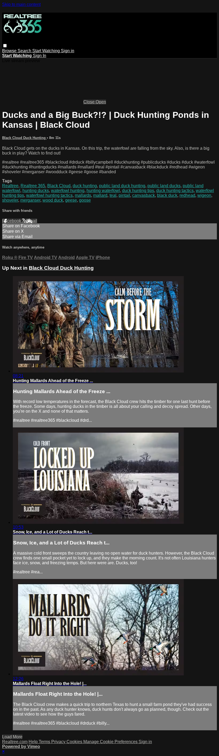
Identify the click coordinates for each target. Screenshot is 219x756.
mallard (100, 195)
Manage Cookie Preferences (111, 741)
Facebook (12, 221)
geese (71, 200)
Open (101, 102)
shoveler (10, 200)
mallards (83, 195)
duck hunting (85, 185)
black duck (167, 195)
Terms (45, 741)
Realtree (10, 185)
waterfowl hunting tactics (49, 195)
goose (85, 200)
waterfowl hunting (67, 190)
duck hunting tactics (175, 190)
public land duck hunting (122, 185)
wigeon (204, 195)
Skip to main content (21, 4)
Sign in (67, 50)
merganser (30, 200)
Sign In (39, 55)
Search (25, 50)
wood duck (52, 200)
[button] (5, 45)
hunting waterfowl (103, 190)
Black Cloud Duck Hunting (24, 138)
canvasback (143, 195)
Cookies (75, 741)
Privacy (59, 741)
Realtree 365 (33, 185)
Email (31, 221)
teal (113, 195)
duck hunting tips (138, 190)
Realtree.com (15, 741)
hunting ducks (35, 190)
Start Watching (46, 50)
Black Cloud (59, 185)
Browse (10, 50)
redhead (187, 195)
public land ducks (164, 185)
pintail (124, 195)
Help (34, 741)
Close (89, 102)
